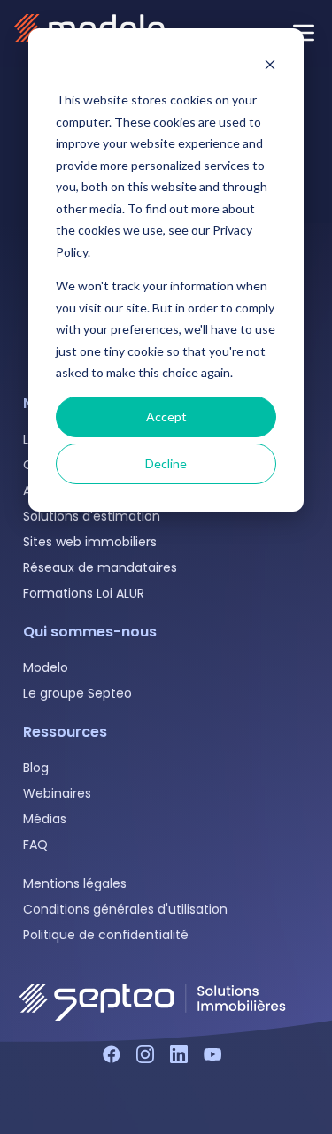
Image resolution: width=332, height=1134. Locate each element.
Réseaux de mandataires (100, 567)
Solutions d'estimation (91, 516)
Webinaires (57, 793)
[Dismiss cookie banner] (270, 67)
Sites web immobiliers (90, 542)
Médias (44, 819)
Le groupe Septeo (77, 693)
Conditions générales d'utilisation (125, 909)
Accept (166, 416)
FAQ (35, 844)
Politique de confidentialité (106, 935)
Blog (36, 767)
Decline (166, 463)
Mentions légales (75, 883)
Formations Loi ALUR (83, 593)
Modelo (45, 667)
